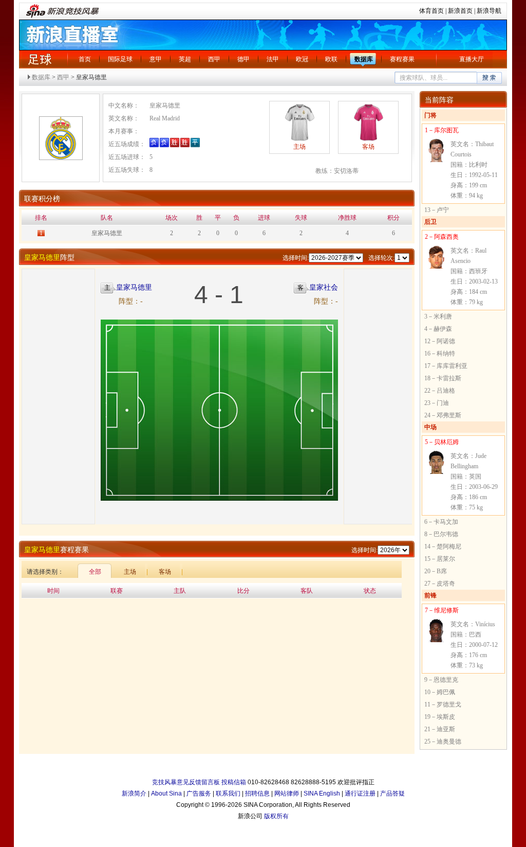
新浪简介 (134, 793)
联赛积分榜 (42, 199)
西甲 (214, 59)
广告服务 (198, 793)
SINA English (322, 793)
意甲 (155, 59)
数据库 (363, 59)
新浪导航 (489, 10)
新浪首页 (460, 10)
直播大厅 (471, 59)
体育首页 (431, 10)
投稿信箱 (233, 782)
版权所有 (276, 816)
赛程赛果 (402, 59)
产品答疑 (392, 793)
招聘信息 (257, 793)
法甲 (273, 59)
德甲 (243, 59)
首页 (85, 59)
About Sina (166, 793)
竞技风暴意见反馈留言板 (186, 782)
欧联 (331, 59)
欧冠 (302, 59)
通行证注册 (360, 793)
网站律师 (286, 793)
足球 (39, 59)
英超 (185, 59)
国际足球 (120, 59)
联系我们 (228, 793)
